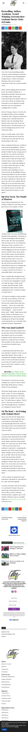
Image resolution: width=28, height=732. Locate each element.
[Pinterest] (9, 28)
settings (16, 726)
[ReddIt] (20, 28)
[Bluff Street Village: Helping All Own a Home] (5, 555)
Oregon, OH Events (6, 679)
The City (6, 7)
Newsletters (5, 632)
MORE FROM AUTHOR (19, 543)
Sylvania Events (5, 687)
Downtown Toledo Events (8, 676)
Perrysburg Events (6, 684)
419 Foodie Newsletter (8, 634)
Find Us (3, 636)
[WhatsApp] (13, 28)
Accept (4, 729)
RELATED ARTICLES (7, 543)
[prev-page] (2, 568)
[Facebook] (2, 28)
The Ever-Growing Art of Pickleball (17, 562)
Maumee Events (5, 682)
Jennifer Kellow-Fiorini (7, 24)
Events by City (5, 674)
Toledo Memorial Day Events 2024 (7, 518)
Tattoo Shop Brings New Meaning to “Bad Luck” (17, 547)
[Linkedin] (16, 28)
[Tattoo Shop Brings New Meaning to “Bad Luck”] (5, 548)
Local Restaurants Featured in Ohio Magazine (22, 519)
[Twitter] (6, 28)
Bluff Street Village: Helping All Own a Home (18, 555)
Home (2, 7)
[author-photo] (14, 530)
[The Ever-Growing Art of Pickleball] (5, 563)
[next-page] (5, 568)
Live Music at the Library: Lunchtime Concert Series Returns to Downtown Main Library (14, 374)
